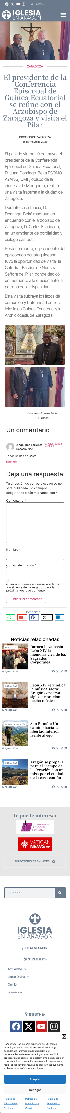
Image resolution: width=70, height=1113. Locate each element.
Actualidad (11, 647)
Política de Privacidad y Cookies (11, 1103)
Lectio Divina (16, 977)
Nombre (13, 549)
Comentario (16, 500)
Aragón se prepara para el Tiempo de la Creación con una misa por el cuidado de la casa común (48, 769)
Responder (11, 461)
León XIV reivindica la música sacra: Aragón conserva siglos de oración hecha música (48, 692)
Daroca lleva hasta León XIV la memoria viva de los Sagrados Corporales (48, 654)
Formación (15, 992)
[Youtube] (18, 4)
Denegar (35, 1090)
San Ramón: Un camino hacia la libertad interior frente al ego (44, 729)
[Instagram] (23, 4)
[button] (64, 1036)
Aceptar (35, 1079)
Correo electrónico (21, 565)
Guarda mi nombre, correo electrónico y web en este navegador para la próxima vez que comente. (34, 587)
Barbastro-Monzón (15, 724)
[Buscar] (60, 893)
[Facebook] (7, 4)
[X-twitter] (12, 4)
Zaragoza (35, 66)
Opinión (13, 984)
